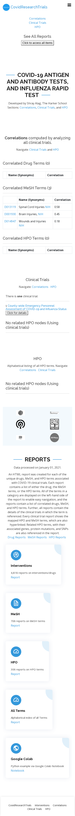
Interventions (21, 565)
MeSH (15, 614)
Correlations (37, 18)
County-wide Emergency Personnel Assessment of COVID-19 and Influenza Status (36, 307)
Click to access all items (37, 43)
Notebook (17, 770)
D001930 (10, 214)
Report (15, 577)
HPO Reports (57, 537)
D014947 (10, 221)
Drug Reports (17, 537)
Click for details (17, 313)
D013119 (10, 207)
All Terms (18, 711)
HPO (37, 27)
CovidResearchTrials (20, 805)
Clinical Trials (37, 23)
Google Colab (22, 759)
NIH (47, 207)
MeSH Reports (37, 537)
